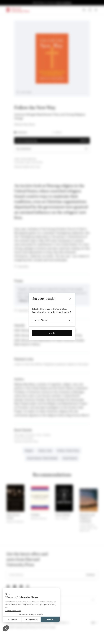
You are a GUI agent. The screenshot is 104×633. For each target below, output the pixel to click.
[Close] (70, 298)
